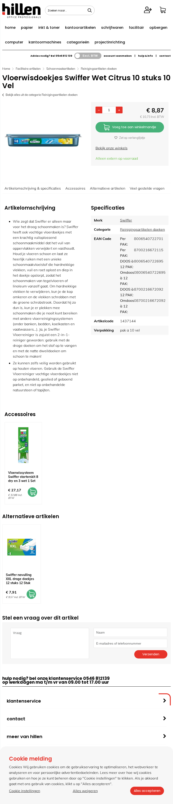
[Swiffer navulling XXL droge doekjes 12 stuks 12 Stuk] (22, 547)
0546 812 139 (64, 56)
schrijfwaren (112, 27)
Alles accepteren (147, 790)
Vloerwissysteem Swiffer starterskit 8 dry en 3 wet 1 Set (23, 477)
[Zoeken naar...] (89, 10)
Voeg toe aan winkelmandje (134, 127)
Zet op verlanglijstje (132, 137)
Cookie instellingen (24, 790)
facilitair (136, 27)
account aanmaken (118, 56)
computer (14, 42)
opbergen (158, 27)
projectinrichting (110, 42)
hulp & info (145, 56)
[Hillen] (21, 16)
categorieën (78, 42)
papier (27, 27)
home (10, 27)
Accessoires (75, 188)
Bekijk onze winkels (111, 148)
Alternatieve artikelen (107, 188)
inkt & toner (49, 27)
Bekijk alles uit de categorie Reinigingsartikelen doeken (42, 94)
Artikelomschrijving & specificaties (33, 188)
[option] (43, 140)
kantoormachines (45, 42)
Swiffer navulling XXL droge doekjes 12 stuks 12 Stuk (20, 579)
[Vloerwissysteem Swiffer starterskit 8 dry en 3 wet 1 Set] (23, 445)
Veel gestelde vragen (147, 188)
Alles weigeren (85, 790)
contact (165, 56)
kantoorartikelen (80, 27)
